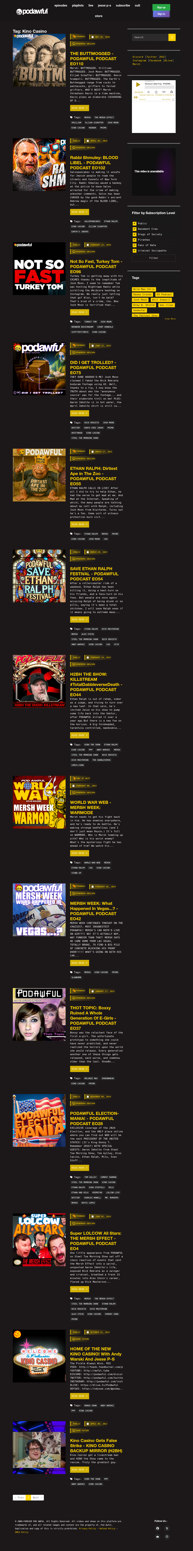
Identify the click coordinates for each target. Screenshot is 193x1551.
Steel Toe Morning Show (84, 438)
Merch (136, 64)
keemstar (97, 1192)
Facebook (156, 60)
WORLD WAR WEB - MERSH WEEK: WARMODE (90, 807)
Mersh (87, 117)
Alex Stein (88, 634)
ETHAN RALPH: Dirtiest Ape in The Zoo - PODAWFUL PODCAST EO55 (93, 476)
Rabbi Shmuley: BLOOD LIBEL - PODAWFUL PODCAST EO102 (94, 162)
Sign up (161, 7)
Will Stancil (161, 299)
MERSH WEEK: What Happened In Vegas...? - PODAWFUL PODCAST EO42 (94, 911)
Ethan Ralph (110, 221)
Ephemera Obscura (85, 44)
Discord (139, 56)
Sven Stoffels (96, 1187)
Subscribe (123, 5)
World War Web (92, 862)
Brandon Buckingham (82, 327)
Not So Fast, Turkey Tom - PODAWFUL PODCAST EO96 (96, 266)
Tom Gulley (90, 1177)
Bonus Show (90, 1405)
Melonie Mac (91, 1078)
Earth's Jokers (79, 232)
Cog (106, 539)
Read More (79, 108)
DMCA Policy (21, 1532)
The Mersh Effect (104, 117)
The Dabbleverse (101, 760)
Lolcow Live (113, 1192)
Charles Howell (92, 1198)
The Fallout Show (145, 315)
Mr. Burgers (111, 1198)
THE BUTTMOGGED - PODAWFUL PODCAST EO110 (93, 58)
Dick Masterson (110, 629)
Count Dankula (105, 327)
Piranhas (80, 36)
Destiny (75, 428)
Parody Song (111, 1314)
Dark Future (82, 1339)
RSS (162, 56)
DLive (168, 60)
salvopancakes (92, 221)
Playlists (78, 5)
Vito (116, 644)
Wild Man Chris (144, 289)
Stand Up (76, 873)
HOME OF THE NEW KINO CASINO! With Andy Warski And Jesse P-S (96, 1353)
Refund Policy (108, 1528)
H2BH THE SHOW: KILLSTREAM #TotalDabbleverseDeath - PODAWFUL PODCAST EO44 (96, 684)
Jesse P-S (104, 5)
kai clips (166, 305)
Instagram (140, 60)
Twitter (152, 56)
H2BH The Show (92, 745)
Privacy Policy (88, 1528)
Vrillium (76, 122)
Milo (111, 1187)
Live (91, 5)
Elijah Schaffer (94, 122)
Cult (137, 5)
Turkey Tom (90, 322)
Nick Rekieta (91, 423)
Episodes (60, 5)
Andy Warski (78, 644)
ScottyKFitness (79, 332)
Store (98, 16)
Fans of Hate (83, 778)
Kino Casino (78, 127)
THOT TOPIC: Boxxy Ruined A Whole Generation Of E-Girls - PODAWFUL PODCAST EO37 (93, 1018)
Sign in (161, 13)
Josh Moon (113, 122)
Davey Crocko (142, 294)
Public (76, 141)
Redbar (92, 127)
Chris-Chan (77, 765)
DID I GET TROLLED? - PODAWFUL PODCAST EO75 (93, 367)
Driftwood (76, 433)
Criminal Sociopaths (152, 250)
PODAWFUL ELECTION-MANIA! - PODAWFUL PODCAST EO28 (94, 1118)
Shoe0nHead (108, 1078)
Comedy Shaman (108, 1177)
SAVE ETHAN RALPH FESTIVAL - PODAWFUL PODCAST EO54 (94, 573)
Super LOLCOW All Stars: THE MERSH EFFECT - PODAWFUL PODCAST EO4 (95, 1240)
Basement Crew (148, 228)
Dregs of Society (150, 234)
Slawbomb (76, 977)
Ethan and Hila (79, 1192)
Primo (103, 127)
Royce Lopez (88, 1203)
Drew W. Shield (144, 305)
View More (170, 319)
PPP (90, 750)
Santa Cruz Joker (93, 428)
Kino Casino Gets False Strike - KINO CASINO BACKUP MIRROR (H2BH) (96, 1445)
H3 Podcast (164, 294)
